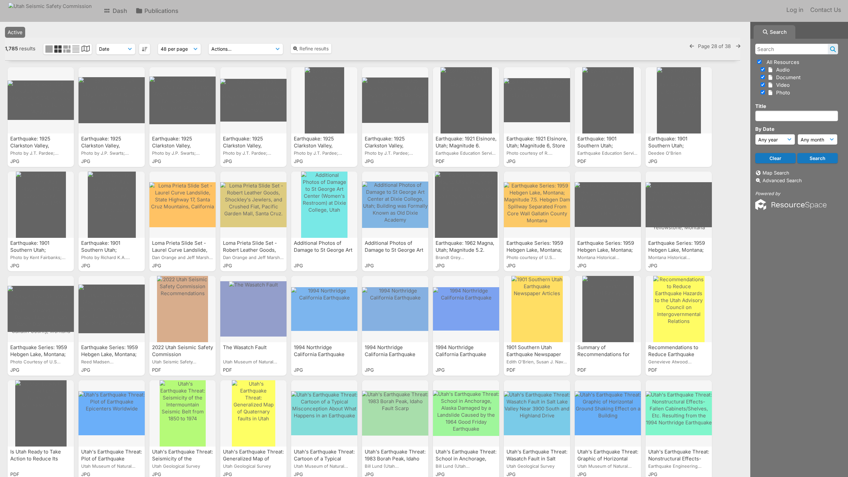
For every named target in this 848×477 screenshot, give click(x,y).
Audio (781, 70)
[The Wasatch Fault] (253, 309)
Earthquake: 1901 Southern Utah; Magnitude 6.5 (596, 145)
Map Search (776, 173)
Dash (119, 10)
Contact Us (825, 9)
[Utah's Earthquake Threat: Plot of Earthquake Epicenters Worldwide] (112, 413)
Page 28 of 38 (715, 46)
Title (760, 106)
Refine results (314, 48)
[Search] (833, 49)
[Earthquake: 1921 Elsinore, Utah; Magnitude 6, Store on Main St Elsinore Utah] (537, 100)
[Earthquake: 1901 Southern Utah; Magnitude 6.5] (608, 100)
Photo (781, 92)
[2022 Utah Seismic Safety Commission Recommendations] (182, 309)
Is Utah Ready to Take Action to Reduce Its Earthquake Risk (35, 459)
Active (15, 32)
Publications (161, 10)
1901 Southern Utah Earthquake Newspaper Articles (533, 354)
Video (781, 85)
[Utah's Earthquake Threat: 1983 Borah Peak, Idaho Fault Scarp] (395, 413)
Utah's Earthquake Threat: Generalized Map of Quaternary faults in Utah (253, 459)
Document (787, 77)
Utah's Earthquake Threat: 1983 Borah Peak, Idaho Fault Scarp (395, 459)
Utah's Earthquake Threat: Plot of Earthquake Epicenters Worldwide (111, 459)
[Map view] (85, 49)
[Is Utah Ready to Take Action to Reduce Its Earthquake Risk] (41, 413)
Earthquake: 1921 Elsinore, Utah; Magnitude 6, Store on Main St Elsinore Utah (536, 145)
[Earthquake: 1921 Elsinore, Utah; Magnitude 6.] (466, 100)
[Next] (738, 46)
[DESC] (144, 49)
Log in (794, 9)
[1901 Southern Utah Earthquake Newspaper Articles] (537, 309)
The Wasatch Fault (245, 347)
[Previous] (692, 46)
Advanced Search (782, 180)
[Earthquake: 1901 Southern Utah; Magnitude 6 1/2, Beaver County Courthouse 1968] (41, 205)
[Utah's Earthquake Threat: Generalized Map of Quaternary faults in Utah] (253, 413)
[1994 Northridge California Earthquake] (324, 309)
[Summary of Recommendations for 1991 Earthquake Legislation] (608, 309)
